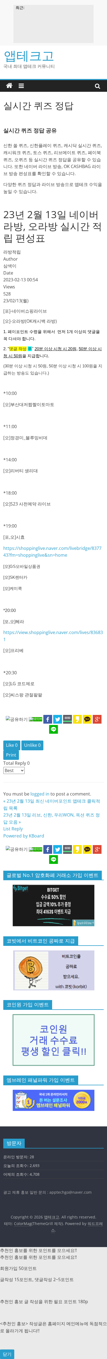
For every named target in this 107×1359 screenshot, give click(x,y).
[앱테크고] (9, 86)
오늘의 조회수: (16, 1165)
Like (12, 745)
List (6, 829)
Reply (17, 829)
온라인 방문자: (16, 1156)
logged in (39, 794)
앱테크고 (29, 55)
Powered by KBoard (23, 836)
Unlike (32, 745)
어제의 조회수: (16, 1174)
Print (11, 755)
